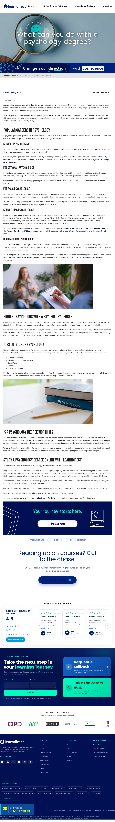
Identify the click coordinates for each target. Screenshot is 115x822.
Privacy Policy (30, 698)
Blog (14, 75)
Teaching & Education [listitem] (75, 788)
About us (43, 745)
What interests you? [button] (10, 784)
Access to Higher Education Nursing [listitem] (35, 788)
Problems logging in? (100, 752)
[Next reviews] (107, 625)
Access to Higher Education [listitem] (11, 788)
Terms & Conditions (59, 810)
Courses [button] (31, 6)
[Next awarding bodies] (112, 723)
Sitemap (69, 760)
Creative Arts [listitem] (96, 793)
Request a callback (99, 756)
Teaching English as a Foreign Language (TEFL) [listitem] (17, 793)
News (68, 748)
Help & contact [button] (100, 740)
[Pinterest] (24, 762)
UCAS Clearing (71, 752)
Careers (42, 768)
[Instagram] (19, 762)
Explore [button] (43, 740)
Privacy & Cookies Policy (76, 810)
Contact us (97, 745)
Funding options (45, 752)
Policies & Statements (93, 810)
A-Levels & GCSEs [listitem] (57, 788)
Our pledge (44, 756)
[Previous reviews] (39, 625)
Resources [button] (71, 740)
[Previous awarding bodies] (2, 723)
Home (7, 75)
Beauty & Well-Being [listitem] (44, 793)
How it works (44, 760)
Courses (42, 748)
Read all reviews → (15, 640)
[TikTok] (30, 762)
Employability (44, 764)
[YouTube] (2, 762)
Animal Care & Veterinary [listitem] (63, 793)
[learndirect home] (12, 742)
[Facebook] (13, 762)
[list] (57, 724)
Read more (45, 628)
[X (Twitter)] (8, 762)
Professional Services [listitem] (93, 788)
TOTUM (68, 756)
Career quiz (44, 772)
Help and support (99, 748)
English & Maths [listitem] (82, 793)
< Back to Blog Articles (13, 92)
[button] (57, 6)
